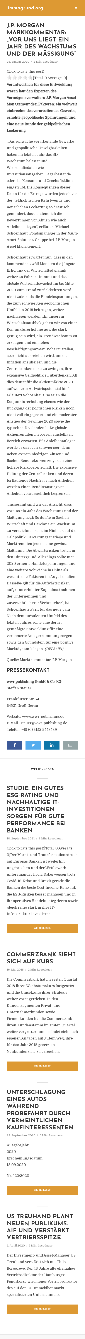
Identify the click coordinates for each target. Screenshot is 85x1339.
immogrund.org (25, 8)
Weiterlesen (42, 928)
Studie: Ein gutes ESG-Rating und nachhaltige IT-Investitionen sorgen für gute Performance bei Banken (36, 810)
